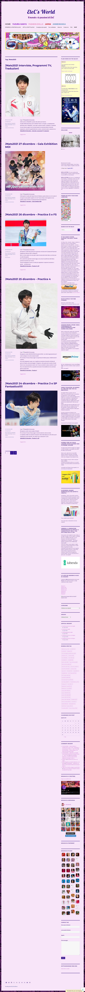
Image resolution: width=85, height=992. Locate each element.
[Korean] (63, 209)
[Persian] (61, 213)
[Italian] (64, 207)
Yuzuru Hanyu (73, 708)
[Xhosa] (64, 218)
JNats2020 (76, 670)
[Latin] (68, 209)
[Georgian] (63, 205)
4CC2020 (72, 649)
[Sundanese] (66, 216)
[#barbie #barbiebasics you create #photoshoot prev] (78, 810)
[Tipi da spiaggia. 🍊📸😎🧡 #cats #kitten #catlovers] (68, 810)
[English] (61, 203)
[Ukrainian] (67, 217)
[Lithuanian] (61, 210)
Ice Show (73, 668)
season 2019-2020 (66, 695)
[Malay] (68, 210)
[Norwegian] (68, 211)
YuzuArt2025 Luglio (66, 629)
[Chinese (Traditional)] (63, 202)
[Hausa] (70, 205)
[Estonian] (64, 203)
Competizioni (8, 121)
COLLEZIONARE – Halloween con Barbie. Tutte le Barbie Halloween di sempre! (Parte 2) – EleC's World (70, 754)
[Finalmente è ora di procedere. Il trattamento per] (63, 829)
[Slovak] (67, 214)
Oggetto (62, 935)
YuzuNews (65, 708)
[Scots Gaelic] (61, 216)
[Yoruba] (67, 218)
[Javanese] (67, 207)
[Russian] (68, 213)
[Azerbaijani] (68, 199)
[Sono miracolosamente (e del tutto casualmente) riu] (73, 829)
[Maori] (61, 211)
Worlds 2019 (65, 703)
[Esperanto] (63, 203)
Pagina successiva (15, 454)
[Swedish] (68, 216)
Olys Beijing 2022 (66, 677)
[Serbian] (70, 213)
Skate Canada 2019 (66, 701)
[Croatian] (66, 202)
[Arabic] (66, 199)
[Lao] (67, 209)
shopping (74, 699)
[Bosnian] (64, 200)
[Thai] (64, 217)
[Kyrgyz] (66, 209)
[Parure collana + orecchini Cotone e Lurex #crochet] (63, 810)
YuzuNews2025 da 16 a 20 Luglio (68, 626)
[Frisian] (70, 203)
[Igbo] (70, 206)
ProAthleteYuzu (74, 681)
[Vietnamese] (61, 218)
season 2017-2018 (66, 690)
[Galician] (61, 205)
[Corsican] (64, 202)
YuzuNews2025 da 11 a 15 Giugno (68, 635)
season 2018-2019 (66, 692)
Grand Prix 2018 (74, 666)
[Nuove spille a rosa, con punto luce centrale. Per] (78, 814)
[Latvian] (70, 209)
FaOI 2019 (71, 657)
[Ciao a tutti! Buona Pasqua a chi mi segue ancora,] (63, 819)
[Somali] (63, 216)
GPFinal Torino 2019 (66, 664)
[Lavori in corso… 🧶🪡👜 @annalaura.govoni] (78, 829)
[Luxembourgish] (63, 210)
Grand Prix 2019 (65, 668)
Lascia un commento (9, 127)
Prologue (64, 684)
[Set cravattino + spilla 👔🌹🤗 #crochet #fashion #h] (63, 814)
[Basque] (70, 199)
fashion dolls (65, 662)
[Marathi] (63, 211)
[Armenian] (67, 199)
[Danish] (68, 202)
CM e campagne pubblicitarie (69, 653)
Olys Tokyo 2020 (65, 681)
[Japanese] (66, 207)
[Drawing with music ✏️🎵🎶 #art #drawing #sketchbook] (68, 819)
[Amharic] (64, 199)
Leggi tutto (23, 134)
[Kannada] (68, 207)
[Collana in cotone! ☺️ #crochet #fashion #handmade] (68, 814)
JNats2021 (13, 123)
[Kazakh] (70, 207)
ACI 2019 (64, 651)
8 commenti (7, 257)
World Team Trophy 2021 (67, 705)
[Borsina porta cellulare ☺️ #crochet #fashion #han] (73, 814)
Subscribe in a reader (65, 968)
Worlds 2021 (72, 703)
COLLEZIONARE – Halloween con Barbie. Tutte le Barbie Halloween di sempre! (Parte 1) (70, 757)
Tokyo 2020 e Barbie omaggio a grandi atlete (71, 767)
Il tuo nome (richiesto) (65, 925)
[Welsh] (63, 218)
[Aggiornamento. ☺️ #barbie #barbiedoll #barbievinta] (78, 824)
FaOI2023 (70, 659)
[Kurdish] (64, 209)
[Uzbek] (70, 217)
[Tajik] (70, 216)
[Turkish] (66, 217)
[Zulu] (68, 218)
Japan (64, 670)
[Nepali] (67, 211)
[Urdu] (68, 217)
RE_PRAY (70, 684)
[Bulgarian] (66, 200)
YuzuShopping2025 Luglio (67, 632)
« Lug (65, 736)
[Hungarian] (67, 206)
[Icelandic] (68, 206)
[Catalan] (67, 200)
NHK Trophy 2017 (72, 673)
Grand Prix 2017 (65, 666)
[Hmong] (66, 206)
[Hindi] (64, 206)
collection (64, 655)
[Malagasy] (66, 210)
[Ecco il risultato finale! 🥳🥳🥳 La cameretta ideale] (73, 824)
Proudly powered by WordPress (11, 986)
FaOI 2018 (64, 657)
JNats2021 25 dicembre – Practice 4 (28, 279)
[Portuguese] (64, 213)
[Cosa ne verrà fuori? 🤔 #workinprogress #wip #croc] (73, 810)
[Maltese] (70, 210)
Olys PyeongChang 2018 (67, 679)
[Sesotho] (63, 214)
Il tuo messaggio (64, 940)
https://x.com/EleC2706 (66, 779)
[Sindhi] (64, 214)
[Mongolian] (64, 211)
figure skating (8, 123)
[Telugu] (63, 217)
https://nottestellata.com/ (67, 95)
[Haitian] (68, 205)
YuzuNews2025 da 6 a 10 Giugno (68, 638)
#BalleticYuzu (65, 649)
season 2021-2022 (8, 124)
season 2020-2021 (66, 697)
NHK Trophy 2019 (66, 675)
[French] (68, 203)
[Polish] (63, 213)
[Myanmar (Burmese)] (66, 211)
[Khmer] (61, 209)
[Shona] (61, 214)
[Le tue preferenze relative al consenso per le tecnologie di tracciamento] (83, 990)
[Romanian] (67, 213)
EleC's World (41, 11)
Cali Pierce (64, 759)
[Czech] (67, 202)
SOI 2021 (74, 701)
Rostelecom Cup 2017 (66, 686)
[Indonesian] (61, 207)
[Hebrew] (63, 206)
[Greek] (66, 205)
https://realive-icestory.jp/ (67, 71)
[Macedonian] (64, 210)
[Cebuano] (68, 200)
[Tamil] (61, 217)
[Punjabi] (66, 213)
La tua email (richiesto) (66, 930)
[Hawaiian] (61, 206)
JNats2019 (69, 670)
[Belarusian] (61, 200)
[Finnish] (67, 203)
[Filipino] (66, 203)
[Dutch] (70, 202)
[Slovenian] (68, 214)
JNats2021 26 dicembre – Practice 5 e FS (31, 214)
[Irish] (63, 207)
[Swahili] (67, 216)
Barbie (69, 651)
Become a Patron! (76, 292)
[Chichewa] (70, 200)
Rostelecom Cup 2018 (66, 688)
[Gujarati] (67, 205)
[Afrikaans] (61, 199)
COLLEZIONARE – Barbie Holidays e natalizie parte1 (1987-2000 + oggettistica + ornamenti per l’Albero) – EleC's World (70, 747)
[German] (64, 205)
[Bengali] (63, 200)
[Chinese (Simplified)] (61, 202)
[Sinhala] (66, 214)
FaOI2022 (64, 659)
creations (71, 655)
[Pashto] (70, 211)
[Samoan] (70, 214)
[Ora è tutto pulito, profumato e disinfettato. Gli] (68, 829)
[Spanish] (64, 216)
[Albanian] (63, 199)
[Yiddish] (66, 218)
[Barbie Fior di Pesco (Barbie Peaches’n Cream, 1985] (68, 824)
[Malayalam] (67, 210)
